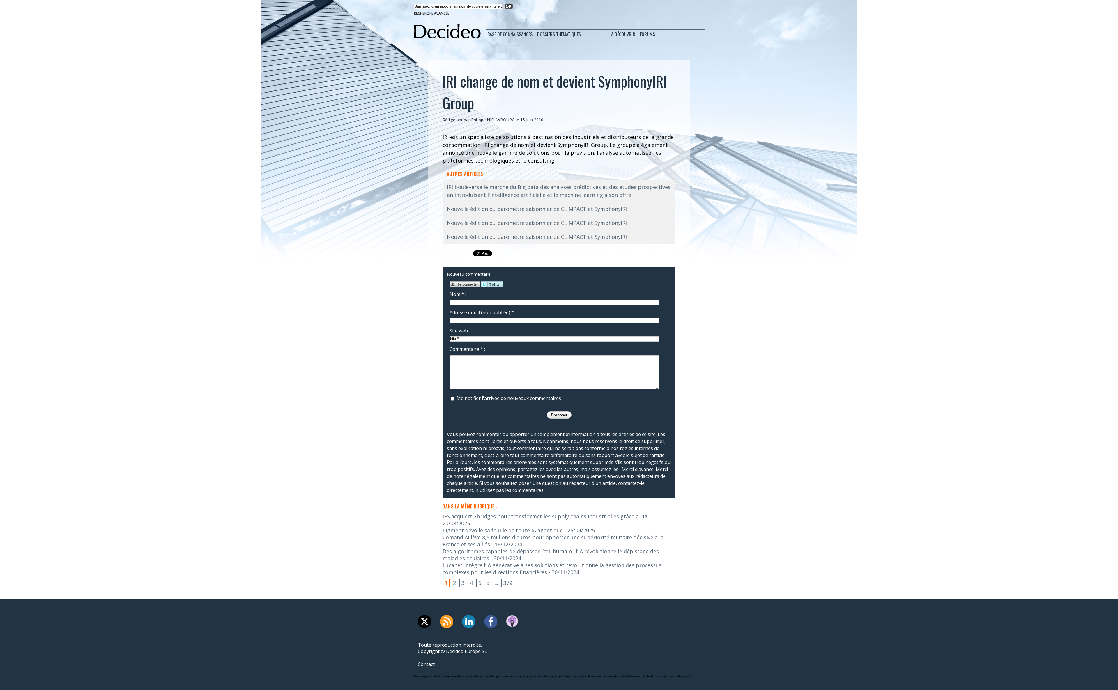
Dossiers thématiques (559, 34)
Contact (426, 664)
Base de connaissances (510, 34)
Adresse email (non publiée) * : (483, 312)
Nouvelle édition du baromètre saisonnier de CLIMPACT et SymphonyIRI (537, 208)
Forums (647, 34)
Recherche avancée (431, 13)
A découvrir (623, 34)
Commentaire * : (467, 349)
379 (507, 582)
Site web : (460, 331)
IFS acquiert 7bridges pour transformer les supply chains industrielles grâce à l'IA (545, 516)
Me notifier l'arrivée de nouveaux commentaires (509, 398)
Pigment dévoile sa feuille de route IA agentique (503, 530)
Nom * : (458, 294)
